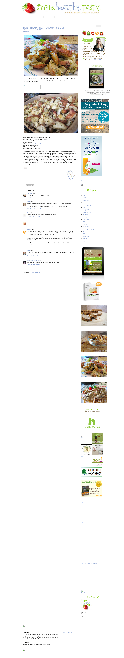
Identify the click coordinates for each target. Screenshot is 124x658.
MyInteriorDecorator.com (33, 260)
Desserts (85, 204)
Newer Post (26, 270)
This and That (86, 199)
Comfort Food (86, 200)
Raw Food (85, 207)
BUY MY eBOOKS (60, 17)
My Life (84, 241)
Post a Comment (29, 267)
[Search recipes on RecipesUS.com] (67, 632)
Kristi (28, 221)
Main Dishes (26, 31)
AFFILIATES (71, 17)
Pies (84, 221)
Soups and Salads (87, 205)
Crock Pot (85, 228)
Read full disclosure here (29, 646)
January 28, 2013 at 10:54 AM (34, 208)
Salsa (84, 233)
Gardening (85, 238)
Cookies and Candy (87, 212)
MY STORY (31, 17)
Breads (84, 216)
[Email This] (26, 185)
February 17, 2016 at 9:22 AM (33, 264)
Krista (28, 212)
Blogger (65, 654)
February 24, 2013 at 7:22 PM (33, 225)
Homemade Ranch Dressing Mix (38, 143)
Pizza (84, 231)
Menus (84, 197)
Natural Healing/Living (88, 217)
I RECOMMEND (49, 17)
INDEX (79, 17)
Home (50, 270)
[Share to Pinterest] (33, 185)
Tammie (29, 201)
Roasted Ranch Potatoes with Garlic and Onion (44, 28)
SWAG (92, 17)
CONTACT (39, 17)
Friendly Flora (86, 236)
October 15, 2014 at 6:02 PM (33, 246)
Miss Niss (29, 193)
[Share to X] (30, 185)
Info (83, 202)
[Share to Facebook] (31, 185)
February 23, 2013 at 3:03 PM (33, 216)
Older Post (73, 270)
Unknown (29, 229)
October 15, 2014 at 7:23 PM (33, 255)
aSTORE (85, 17)
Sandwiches (85, 235)
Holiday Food (86, 209)
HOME (23, 17)
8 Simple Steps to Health (88, 229)
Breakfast (85, 210)
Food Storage (86, 219)
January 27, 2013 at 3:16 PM (33, 197)
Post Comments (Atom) (34, 272)
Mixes (84, 240)
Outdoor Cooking (87, 226)
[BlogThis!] (28, 185)
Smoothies (85, 214)
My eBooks (85, 224)
